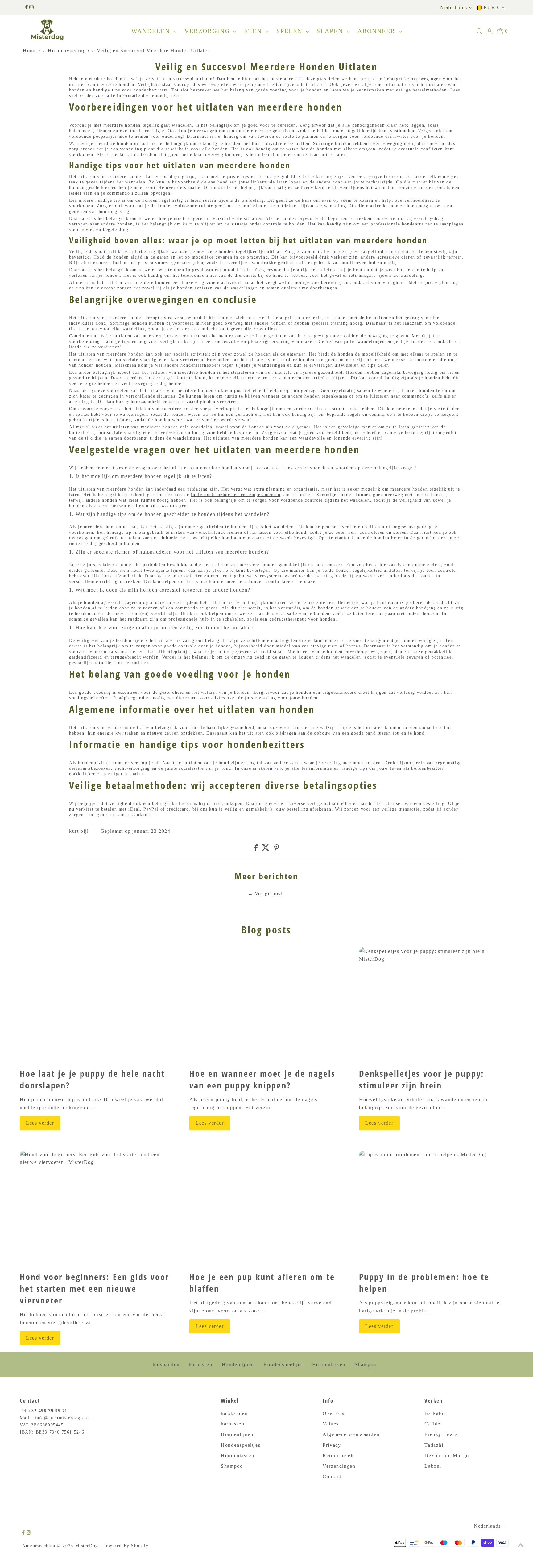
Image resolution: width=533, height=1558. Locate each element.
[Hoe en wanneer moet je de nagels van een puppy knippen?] (266, 1005)
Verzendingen (339, 1466)
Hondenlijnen (238, 1364)
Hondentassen (328, 1364)
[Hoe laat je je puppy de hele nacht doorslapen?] (97, 1005)
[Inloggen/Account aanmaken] (489, 31)
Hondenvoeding (67, 50)
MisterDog (86, 1545)
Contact (332, 1476)
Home (30, 50)
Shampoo (366, 1364)
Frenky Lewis (440, 1434)
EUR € (492, 7)
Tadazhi (433, 1445)
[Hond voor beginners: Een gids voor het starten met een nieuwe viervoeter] (97, 1208)
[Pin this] (276, 849)
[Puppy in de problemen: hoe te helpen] (436, 1208)
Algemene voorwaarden (351, 1434)
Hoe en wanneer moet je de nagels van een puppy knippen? (262, 1079)
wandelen (182, 125)
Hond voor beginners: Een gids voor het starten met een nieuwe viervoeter (94, 1288)
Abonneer (377, 30)
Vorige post (269, 893)
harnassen (200, 1364)
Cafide (432, 1423)
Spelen (290, 30)
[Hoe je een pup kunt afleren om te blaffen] (266, 1208)
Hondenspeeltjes (283, 1364)
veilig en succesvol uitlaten (182, 79)
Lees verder (40, 1123)
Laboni (432, 1466)
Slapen (330, 30)
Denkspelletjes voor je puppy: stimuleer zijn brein (421, 1079)
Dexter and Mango (446, 1455)
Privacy (332, 1445)
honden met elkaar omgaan (346, 149)
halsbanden (166, 1364)
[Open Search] (479, 31)
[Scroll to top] (520, 1545)
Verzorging (208, 30)
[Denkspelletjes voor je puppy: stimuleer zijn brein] (436, 1005)
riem (260, 130)
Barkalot (434, 1413)
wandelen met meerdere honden (229, 581)
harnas (353, 646)
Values (331, 1423)
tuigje (158, 130)
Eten (254, 30)
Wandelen (151, 30)
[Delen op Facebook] (256, 849)
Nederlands (453, 7)
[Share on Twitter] (265, 849)
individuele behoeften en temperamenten (235, 494)
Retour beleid (339, 1455)
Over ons (334, 1413)
